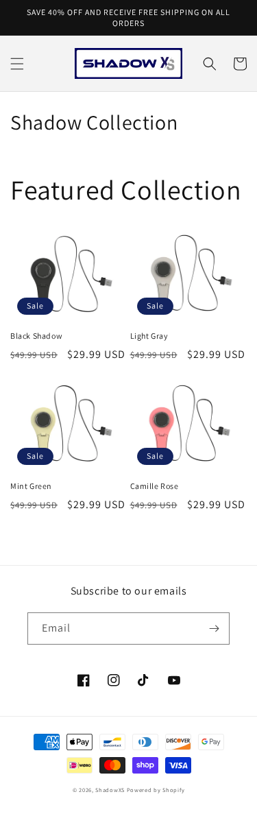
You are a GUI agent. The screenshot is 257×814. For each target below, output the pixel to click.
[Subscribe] (214, 628)
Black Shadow (36, 336)
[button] (17, 64)
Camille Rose (154, 486)
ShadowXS (110, 789)
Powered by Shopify (156, 789)
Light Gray (149, 336)
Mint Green (31, 486)
